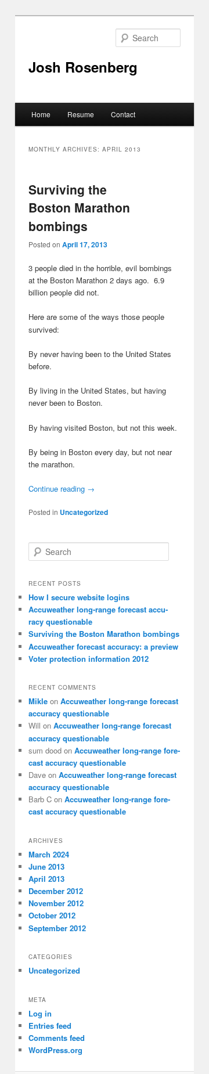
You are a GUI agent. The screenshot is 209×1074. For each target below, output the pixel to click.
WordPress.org (55, 1049)
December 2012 (55, 890)
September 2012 (57, 928)
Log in (40, 1013)
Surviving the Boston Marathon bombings (79, 208)
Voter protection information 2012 (88, 658)
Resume (80, 114)
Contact (123, 114)
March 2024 (48, 854)
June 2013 (46, 866)
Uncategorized (84, 512)
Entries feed (49, 1025)
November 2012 (56, 903)
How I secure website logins (78, 597)
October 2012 (51, 915)
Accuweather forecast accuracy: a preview (103, 646)
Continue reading (61, 488)
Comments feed (56, 1037)
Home (41, 114)
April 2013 (46, 878)
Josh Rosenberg (83, 67)
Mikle (38, 701)
